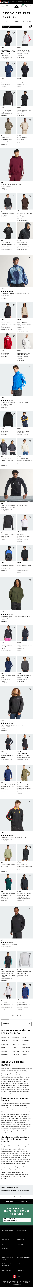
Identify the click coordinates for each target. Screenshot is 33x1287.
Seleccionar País (6, 1270)
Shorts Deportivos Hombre (15, 1048)
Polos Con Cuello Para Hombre (26, 1051)
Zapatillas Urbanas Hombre (4, 1041)
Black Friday (20, 1244)
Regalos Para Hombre (5, 1037)
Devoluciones (5, 1239)
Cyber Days (5, 1248)
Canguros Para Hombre (5, 1051)
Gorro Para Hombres (4, 1055)
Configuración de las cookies (7, 1258)
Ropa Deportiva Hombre (25, 1037)
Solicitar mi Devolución (8, 1235)
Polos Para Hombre (15, 1051)
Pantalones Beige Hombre (16, 1055)
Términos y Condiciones (23, 1257)
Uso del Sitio (20, 1270)
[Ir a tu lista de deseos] (7, 6)
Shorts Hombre (3, 1048)
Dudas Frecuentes (22, 1230)
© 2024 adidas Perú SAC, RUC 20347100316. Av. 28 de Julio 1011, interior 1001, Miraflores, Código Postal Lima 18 (16, 1283)
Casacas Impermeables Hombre (27, 1044)
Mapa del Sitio (20, 1239)
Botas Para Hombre (25, 1041)
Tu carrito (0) (23, 1201)
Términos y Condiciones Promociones (8, 1264)
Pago (18, 1235)
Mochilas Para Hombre (5, 1044)
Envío (3, 1244)
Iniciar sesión (9, 1201)
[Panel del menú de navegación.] (3, 6)
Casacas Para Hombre (16, 1037)
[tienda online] (16, 7)
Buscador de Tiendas (7, 1230)
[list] (16, 22)
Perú (19, 1276)
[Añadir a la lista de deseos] (13, 33)
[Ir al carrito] (30, 6)
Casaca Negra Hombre (26, 1048)
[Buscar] (26, 6)
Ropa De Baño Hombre (16, 1044)
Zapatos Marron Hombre (24, 1055)
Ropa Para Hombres (15, 1041)
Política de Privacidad (23, 1264)
